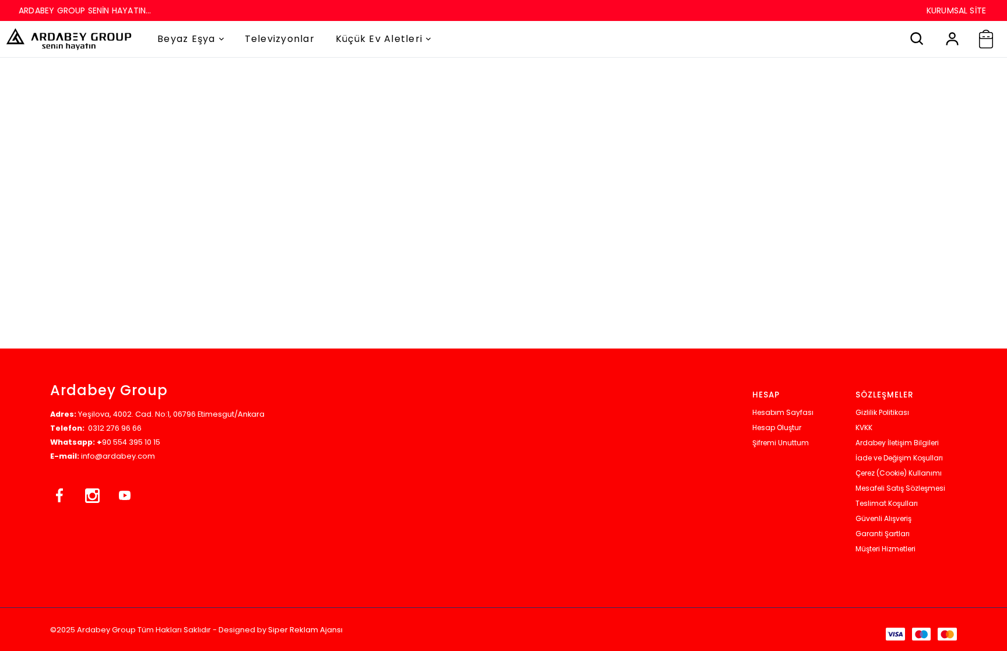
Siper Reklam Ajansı (305, 629)
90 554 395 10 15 (131, 442)
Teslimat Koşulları (886, 503)
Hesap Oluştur (776, 427)
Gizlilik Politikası (882, 412)
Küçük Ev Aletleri (379, 38)
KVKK (863, 427)
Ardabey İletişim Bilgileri (897, 443)
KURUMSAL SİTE (956, 10)
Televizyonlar (280, 38)
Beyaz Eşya (186, 38)
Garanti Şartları (882, 534)
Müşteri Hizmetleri (885, 549)
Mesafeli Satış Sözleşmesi (900, 488)
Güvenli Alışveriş (883, 518)
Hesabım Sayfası (783, 412)
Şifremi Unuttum (780, 443)
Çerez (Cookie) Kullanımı (898, 473)
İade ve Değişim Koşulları (899, 458)
